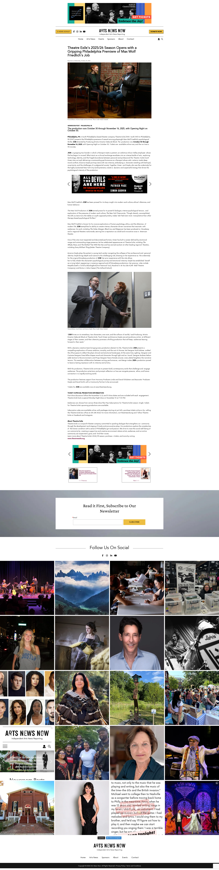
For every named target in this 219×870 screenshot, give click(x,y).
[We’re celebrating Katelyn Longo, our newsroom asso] (27, 643)
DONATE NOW (156, 32)
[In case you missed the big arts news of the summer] (27, 753)
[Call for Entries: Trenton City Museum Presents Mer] (82, 588)
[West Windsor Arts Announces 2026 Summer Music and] (82, 753)
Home (80, 39)
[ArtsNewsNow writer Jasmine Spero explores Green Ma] (82, 643)
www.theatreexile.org (76, 438)
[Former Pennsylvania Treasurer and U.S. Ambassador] (137, 643)
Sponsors (111, 39)
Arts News (91, 39)
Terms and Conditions (133, 866)
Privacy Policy (120, 866)
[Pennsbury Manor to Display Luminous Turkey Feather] (82, 698)
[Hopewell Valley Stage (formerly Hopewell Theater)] (27, 588)
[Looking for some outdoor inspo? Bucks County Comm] (137, 698)
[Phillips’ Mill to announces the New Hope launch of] (137, 753)
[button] (68, 184)
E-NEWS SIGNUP (63, 32)
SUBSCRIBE (134, 522)
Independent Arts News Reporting (112, 34)
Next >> (136, 480)
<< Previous (83, 480)
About (120, 39)
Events (101, 39)
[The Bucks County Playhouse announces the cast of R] (27, 698)
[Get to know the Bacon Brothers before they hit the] (137, 808)
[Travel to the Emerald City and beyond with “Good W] (82, 808)
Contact (130, 39)
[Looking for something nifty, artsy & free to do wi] (27, 808)
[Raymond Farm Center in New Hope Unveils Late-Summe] (137, 588)
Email (75, 517)
